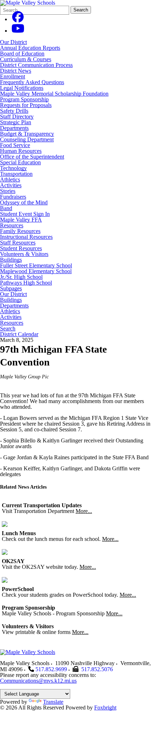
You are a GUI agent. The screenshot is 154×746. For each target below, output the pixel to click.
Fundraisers (13, 197)
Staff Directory (17, 116)
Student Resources (21, 248)
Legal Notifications (21, 88)
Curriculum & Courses (25, 59)
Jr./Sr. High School (21, 277)
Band (6, 208)
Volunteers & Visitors (24, 254)
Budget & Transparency (27, 134)
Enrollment (12, 76)
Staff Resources (17, 242)
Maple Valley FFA (21, 220)
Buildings (11, 260)
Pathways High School (26, 283)
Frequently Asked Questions (32, 82)
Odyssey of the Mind (24, 202)
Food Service (15, 145)
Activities (10, 185)
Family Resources (20, 231)
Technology (13, 168)
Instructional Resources (26, 237)
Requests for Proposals (26, 105)
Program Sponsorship (24, 99)
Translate (53, 702)
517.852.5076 (97, 669)
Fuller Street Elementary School (36, 265)
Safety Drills (14, 111)
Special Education (20, 162)
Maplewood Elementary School (36, 271)
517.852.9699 (51, 669)
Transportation (16, 174)
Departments (14, 128)
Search (80, 10)
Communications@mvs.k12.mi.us (38, 681)
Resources (11, 225)
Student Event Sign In (25, 214)
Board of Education (22, 53)
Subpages (11, 288)
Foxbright (105, 707)
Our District (13, 42)
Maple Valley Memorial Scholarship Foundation (54, 94)
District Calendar (19, 334)
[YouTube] (18, 31)
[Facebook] (18, 19)
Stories (7, 191)
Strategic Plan (15, 122)
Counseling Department (27, 139)
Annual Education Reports (30, 48)
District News (15, 71)
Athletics (10, 179)
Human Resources (21, 151)
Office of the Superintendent (32, 157)
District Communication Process (36, 65)
